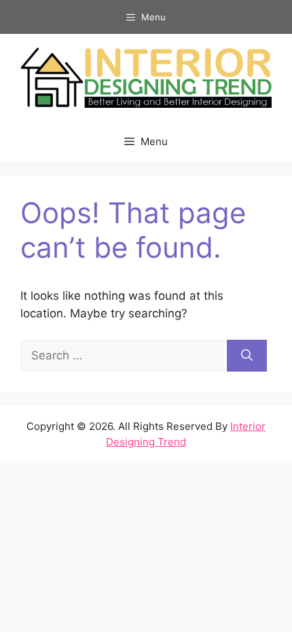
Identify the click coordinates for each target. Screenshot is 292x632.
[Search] (247, 356)
